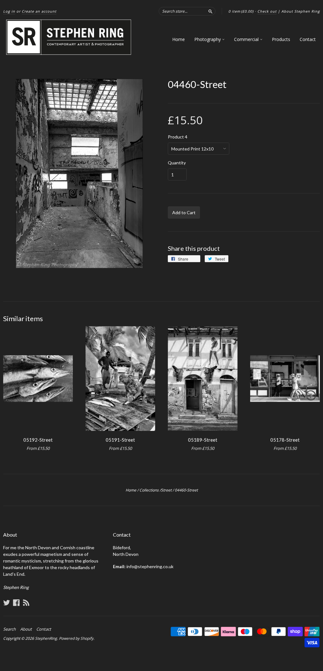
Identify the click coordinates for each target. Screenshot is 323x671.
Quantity (177, 163)
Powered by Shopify (76, 638)
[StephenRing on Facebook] (16, 602)
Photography (208, 39)
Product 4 (177, 137)
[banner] (69, 37)
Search (9, 629)
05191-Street (120, 440)
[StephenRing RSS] (26, 602)
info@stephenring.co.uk (149, 566)
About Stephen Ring (300, 11)
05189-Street (202, 440)
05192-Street (38, 440)
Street (166, 490)
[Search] (210, 11)
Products (281, 39)
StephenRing (46, 638)
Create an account (39, 11)
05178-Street (285, 440)
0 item (241, 11)
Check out (267, 11)
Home (178, 39)
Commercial (247, 39)
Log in (9, 11)
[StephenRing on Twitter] (6, 602)
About (26, 629)
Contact (308, 39)
